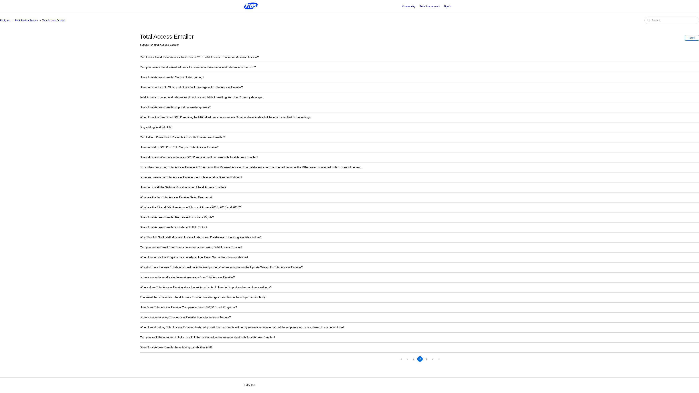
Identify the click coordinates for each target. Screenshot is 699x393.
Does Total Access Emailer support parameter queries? (175, 107)
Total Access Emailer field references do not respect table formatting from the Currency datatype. (201, 97)
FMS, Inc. (5, 20)
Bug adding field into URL (156, 127)
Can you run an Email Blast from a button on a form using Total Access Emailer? (191, 247)
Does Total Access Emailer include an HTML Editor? (173, 227)
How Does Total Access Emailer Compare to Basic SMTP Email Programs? (188, 307)
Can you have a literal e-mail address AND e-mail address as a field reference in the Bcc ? (198, 67)
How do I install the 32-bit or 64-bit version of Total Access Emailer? (183, 187)
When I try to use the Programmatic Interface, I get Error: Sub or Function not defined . (194, 257)
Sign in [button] (447, 6)
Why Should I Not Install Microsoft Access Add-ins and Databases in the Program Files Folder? (201, 237)
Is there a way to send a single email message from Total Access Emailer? (187, 277)
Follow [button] (692, 38)
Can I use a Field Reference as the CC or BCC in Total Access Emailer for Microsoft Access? (199, 57)
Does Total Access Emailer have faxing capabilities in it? (176, 347)
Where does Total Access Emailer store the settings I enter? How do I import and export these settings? (206, 287)
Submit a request (429, 6)
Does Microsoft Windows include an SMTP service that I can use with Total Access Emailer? (199, 157)
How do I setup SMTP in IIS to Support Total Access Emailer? (179, 147)
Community (408, 6)
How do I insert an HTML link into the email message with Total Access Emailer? (191, 87)
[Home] (251, 8)
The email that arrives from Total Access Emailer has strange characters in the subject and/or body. (203, 297)
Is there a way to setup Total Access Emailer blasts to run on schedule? (185, 317)
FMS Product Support (26, 20)
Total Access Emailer (53, 20)
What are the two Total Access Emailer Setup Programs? (176, 197)
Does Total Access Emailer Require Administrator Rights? (177, 217)
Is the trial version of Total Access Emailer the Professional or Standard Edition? (191, 177)
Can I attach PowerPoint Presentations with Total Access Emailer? (182, 137)
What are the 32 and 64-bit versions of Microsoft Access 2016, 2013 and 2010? (190, 207)
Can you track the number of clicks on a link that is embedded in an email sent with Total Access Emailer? (207, 337)
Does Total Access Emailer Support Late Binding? (172, 77)
